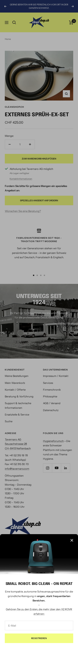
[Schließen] (71, 540)
